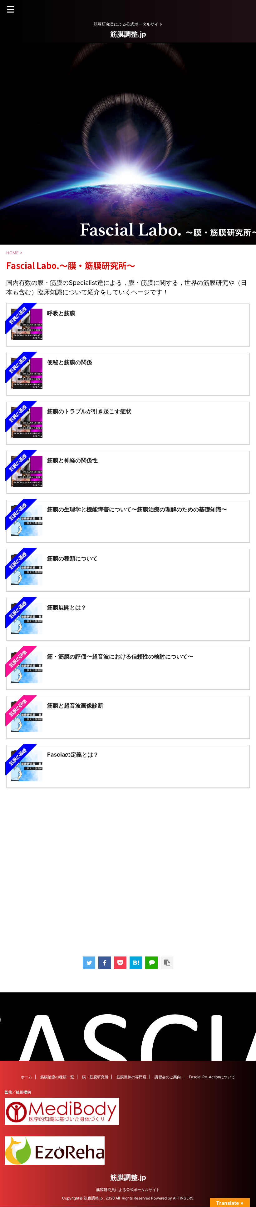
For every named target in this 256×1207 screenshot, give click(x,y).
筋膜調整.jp (128, 34)
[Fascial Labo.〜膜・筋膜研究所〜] (136, 962)
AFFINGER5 (183, 1198)
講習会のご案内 (168, 1077)
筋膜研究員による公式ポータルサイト (128, 1189)
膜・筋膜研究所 (95, 1077)
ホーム (26, 1077)
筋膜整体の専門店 (131, 1077)
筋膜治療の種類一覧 (57, 1077)
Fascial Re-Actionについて (212, 1077)
